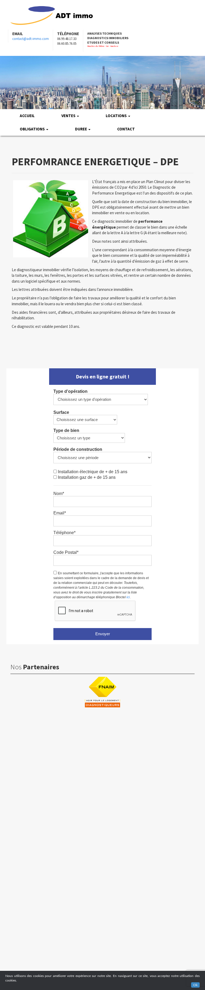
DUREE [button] (81, 128)
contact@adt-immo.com (30, 38)
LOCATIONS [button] (117, 115)
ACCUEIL (27, 115)
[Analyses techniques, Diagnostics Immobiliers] (51, 14)
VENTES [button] (68, 115)
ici (128, 597)
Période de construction (77, 449)
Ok (195, 985)
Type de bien (66, 430)
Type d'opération (70, 391)
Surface (61, 412)
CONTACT (126, 128)
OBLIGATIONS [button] (33, 128)
